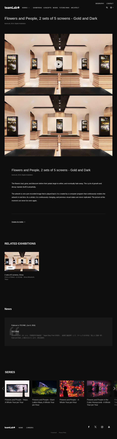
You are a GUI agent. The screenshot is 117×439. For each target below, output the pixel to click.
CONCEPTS (47, 8)
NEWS (21, 427)
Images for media (17, 222)
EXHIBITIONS (37, 8)
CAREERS (29, 427)
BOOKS (55, 8)
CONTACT (110, 3)
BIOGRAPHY (100, 3)
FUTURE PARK (64, 8)
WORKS (24, 8)
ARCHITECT (75, 8)
